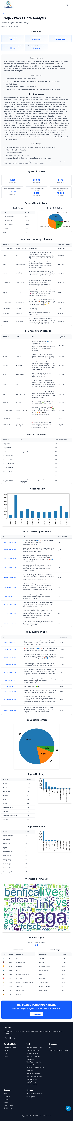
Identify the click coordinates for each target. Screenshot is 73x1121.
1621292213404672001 (9, 604)
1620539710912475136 (9, 542)
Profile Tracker (31, 1082)
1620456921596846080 (9, 558)
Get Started (36, 1014)
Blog (50, 1048)
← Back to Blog (5, 14)
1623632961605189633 (9, 577)
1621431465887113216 (9, 686)
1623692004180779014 (9, 596)
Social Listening (32, 1085)
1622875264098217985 (9, 568)
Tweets (6, 1051)
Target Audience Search (34, 1048)
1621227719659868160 (9, 613)
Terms (6, 1102)
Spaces (6, 1056)
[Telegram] (68, 1108)
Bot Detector (31, 1059)
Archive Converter (33, 1053)
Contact (6, 1099)
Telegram (32, 1097)
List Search (30, 1071)
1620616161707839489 (9, 623)
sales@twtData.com (35, 1094)
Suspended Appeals (33, 1073)
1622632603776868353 (9, 550)
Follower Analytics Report (35, 1068)
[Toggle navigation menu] (67, 5)
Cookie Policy (8, 1108)
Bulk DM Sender (32, 1079)
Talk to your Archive (33, 1056)
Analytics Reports (32, 1065)
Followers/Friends (10, 1048)
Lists (5, 1053)
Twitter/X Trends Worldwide (58, 1051)
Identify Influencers (33, 1051)
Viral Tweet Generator (34, 1062)
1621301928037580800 (9, 664)
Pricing (6, 1094)
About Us (7, 1097)
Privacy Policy (8, 1105)
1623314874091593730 (9, 587)
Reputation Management (35, 1076)
